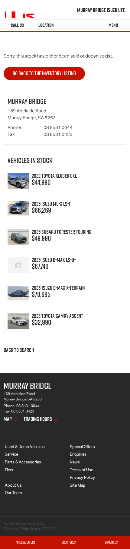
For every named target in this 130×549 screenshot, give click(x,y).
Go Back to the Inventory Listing (44, 73)
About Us (13, 486)
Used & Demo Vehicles (25, 447)
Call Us (17, 25)
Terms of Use (81, 470)
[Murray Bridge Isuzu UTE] (20, 10)
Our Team (13, 493)
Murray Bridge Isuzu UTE (101, 10)
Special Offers (82, 447)
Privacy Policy (82, 478)
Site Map (78, 486)
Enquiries (78, 455)
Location (46, 25)
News (75, 463)
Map (8, 419)
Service (11, 455)
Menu (113, 25)
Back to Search (19, 350)
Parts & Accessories (23, 463)
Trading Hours (38, 419)
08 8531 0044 (58, 128)
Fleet (9, 470)
